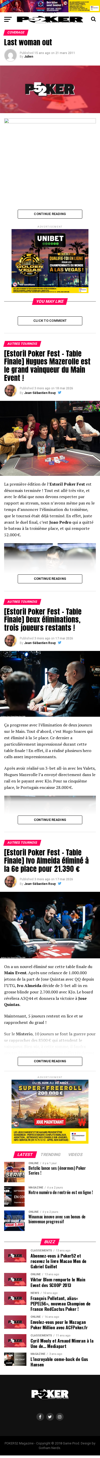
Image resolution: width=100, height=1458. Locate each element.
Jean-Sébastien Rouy (40, 393)
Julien (28, 56)
